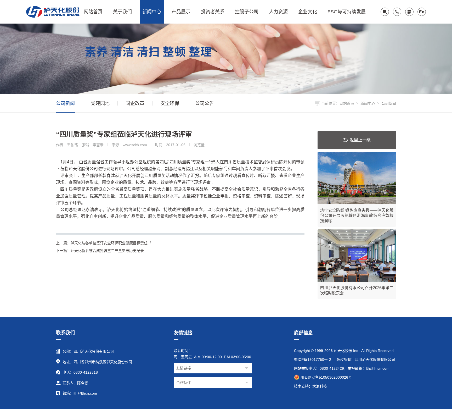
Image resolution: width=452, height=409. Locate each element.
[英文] (421, 12)
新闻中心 (367, 103)
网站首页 (347, 103)
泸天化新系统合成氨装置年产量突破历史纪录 (100, 250)
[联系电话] (397, 12)
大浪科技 (319, 386)
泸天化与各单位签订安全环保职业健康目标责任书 (103, 243)
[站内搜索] (385, 12)
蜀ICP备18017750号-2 (312, 359)
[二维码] (409, 12)
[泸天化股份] (226, 59)
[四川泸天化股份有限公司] (53, 12)
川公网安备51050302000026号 (326, 377)
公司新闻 (388, 103)
